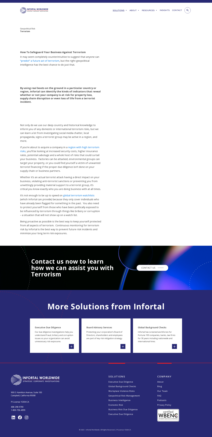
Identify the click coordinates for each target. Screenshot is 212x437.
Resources (148, 10)
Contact (177, 10)
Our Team (162, 391)
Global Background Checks (122, 386)
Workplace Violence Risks (121, 391)
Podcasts (161, 400)
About (133, 10)
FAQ (159, 396)
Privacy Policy (164, 405)
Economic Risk (115, 405)
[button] (187, 10)
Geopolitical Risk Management (124, 396)
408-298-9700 (17, 407)
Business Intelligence (119, 400)
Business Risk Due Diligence (123, 409)
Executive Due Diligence (120, 382)
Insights (165, 10)
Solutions (118, 10)
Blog (159, 386)
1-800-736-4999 (18, 410)
